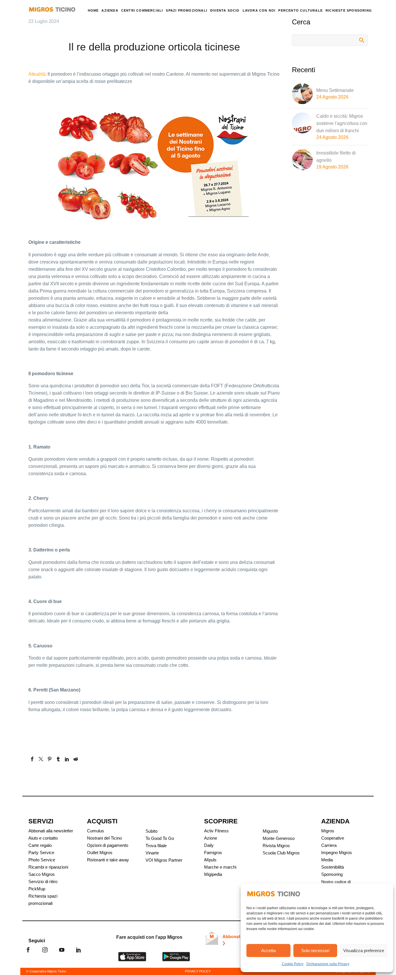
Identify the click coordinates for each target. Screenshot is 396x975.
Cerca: (361, 40)
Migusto (270, 831)
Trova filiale (156, 845)
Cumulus (95, 830)
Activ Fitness (216, 830)
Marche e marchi (220, 867)
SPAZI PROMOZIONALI (186, 10)
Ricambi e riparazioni (48, 867)
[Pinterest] (49, 759)
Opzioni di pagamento (107, 845)
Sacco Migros (41, 874)
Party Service (41, 852)
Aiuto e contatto (43, 838)
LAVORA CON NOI (259, 10)
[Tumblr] (58, 759)
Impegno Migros (336, 852)
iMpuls (210, 859)
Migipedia (213, 874)
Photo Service (41, 859)
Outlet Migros (99, 852)
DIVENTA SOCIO (225, 10)
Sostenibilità (332, 867)
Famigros (213, 852)
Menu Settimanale (335, 90)
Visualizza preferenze (363, 950)
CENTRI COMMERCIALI (142, 10)
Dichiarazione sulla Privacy (327, 964)
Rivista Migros (276, 845)
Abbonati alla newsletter (50, 830)
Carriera (329, 845)
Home (93, 10)
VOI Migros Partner (164, 860)
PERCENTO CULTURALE (300, 10)
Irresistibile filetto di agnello (336, 156)
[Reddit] (75, 759)
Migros (327, 830)
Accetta (268, 950)
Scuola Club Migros (281, 852)
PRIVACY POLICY (198, 971)
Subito (151, 831)
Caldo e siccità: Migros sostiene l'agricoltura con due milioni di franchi (341, 123)
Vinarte (152, 852)
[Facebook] (32, 759)
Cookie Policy (293, 964)
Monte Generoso (279, 838)
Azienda (109, 10)
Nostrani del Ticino (104, 838)
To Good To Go (160, 838)
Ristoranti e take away (108, 859)
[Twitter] (41, 759)
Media (327, 859)
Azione (210, 838)
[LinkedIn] (67, 759)
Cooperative (332, 838)
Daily (209, 845)
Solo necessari (315, 950)
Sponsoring (332, 874)
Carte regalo (40, 845)
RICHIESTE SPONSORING (349, 10)
